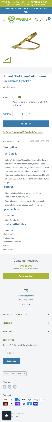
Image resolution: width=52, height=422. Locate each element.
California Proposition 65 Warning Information (23, 132)
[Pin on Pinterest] (37, 141)
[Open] (6, 415)
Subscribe (11, 360)
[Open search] (36, 19)
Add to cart (26, 123)
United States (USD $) (12, 373)
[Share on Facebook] (32, 141)
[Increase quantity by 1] (29, 114)
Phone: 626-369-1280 (13, 9)
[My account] (41, 19)
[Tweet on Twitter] (42, 141)
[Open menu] (4, 20)
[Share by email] (47, 141)
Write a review (26, 276)
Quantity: (7, 114)
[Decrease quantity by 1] (15, 114)
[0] (47, 19)
